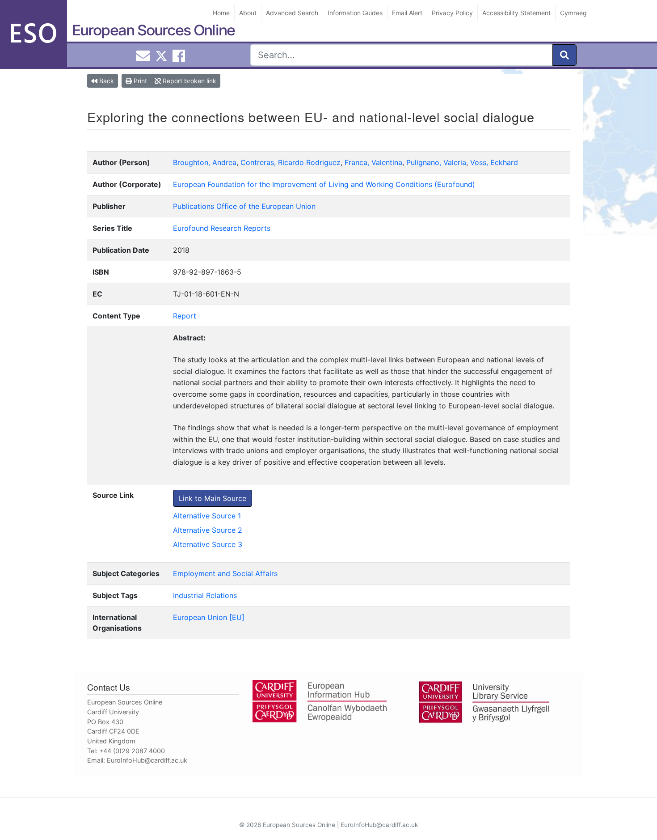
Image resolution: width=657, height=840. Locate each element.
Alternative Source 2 (207, 530)
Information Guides (355, 13)
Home (221, 13)
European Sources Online (153, 30)
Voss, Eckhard (494, 162)
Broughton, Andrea (204, 162)
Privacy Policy (452, 13)
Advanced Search (292, 13)
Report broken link (188, 81)
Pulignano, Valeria (436, 162)
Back (105, 81)
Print (139, 81)
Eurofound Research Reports (221, 228)
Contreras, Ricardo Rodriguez (290, 162)
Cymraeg (573, 13)
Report (184, 315)
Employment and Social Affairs (225, 573)
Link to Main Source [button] (212, 498)
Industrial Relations (205, 595)
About (248, 13)
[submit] (564, 55)
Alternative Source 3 (207, 544)
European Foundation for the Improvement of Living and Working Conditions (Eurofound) (324, 184)
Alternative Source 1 (207, 515)
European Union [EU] (208, 617)
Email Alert (407, 13)
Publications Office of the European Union (244, 206)
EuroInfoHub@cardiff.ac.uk (147, 760)
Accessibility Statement (516, 13)
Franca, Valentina (373, 162)
